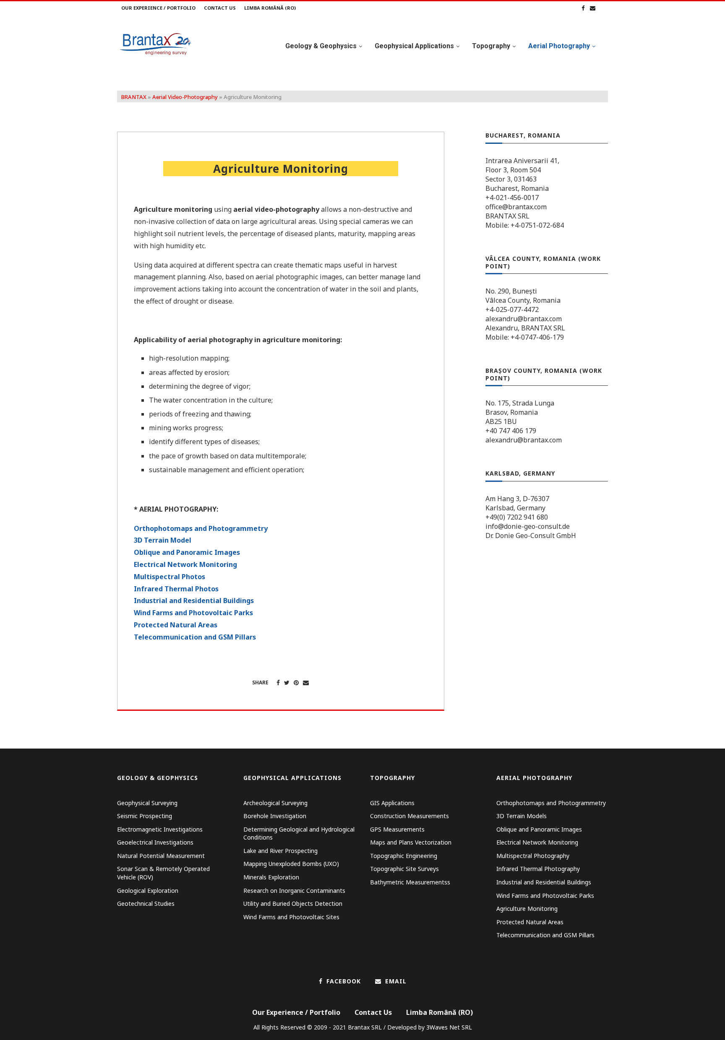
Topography (491, 46)
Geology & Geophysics (321, 46)
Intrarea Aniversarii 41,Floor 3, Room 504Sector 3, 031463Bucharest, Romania (522, 174)
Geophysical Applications (414, 46)
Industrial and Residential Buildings (194, 600)
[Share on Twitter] (286, 682)
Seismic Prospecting (144, 816)
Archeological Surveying (275, 803)
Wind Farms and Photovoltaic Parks (193, 612)
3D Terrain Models (521, 816)
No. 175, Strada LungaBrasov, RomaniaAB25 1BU (519, 412)
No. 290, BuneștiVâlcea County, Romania (523, 295)
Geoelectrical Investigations (155, 842)
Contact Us (220, 8)
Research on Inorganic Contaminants (294, 890)
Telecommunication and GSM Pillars (195, 637)
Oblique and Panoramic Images (187, 552)
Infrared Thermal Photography (538, 869)
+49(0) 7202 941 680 (516, 517)
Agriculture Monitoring (527, 909)
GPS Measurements (397, 829)
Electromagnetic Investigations (160, 829)
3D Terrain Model (162, 540)
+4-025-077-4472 (512, 309)
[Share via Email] (306, 682)
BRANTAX (133, 97)
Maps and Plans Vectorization (410, 842)
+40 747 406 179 (510, 430)
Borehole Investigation (274, 816)
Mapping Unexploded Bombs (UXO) (291, 864)
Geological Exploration (147, 890)
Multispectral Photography (532, 856)
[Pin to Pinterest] (296, 682)
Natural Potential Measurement (161, 856)
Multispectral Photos (169, 576)
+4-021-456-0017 (512, 197)
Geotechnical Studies (146, 903)
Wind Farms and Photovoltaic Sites (291, 917)
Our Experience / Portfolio (158, 8)
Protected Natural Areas (175, 624)
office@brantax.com (516, 206)
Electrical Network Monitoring (185, 564)
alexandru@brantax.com (523, 318)
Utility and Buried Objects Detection (292, 903)
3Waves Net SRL (449, 1027)
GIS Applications (392, 803)
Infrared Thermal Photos (176, 588)
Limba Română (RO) (270, 8)
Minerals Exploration (271, 877)
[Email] (592, 8)
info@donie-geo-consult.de (527, 526)
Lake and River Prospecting (280, 851)
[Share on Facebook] (278, 682)
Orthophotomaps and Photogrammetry (201, 528)
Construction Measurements (409, 816)
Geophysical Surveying (147, 803)
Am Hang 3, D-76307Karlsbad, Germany (517, 503)
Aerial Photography (559, 46)
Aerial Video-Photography (185, 97)
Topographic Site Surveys (404, 869)
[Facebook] (583, 8)
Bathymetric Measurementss (410, 882)
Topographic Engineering (403, 856)
